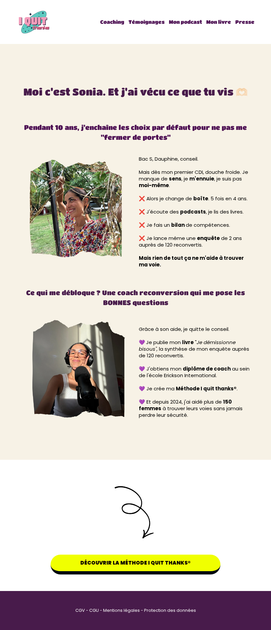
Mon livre (218, 22)
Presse (244, 22)
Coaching (112, 22)
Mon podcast (185, 22)
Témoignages (147, 22)
